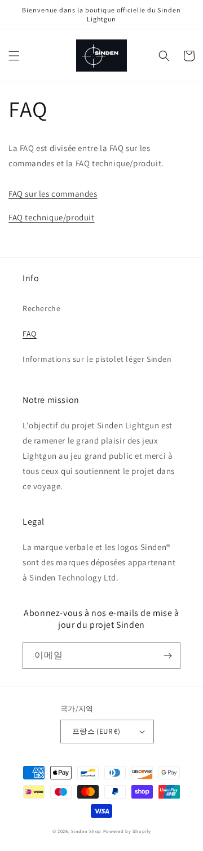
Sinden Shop (86, 831)
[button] (14, 55)
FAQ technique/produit (51, 217)
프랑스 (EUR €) (96, 731)
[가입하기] (167, 655)
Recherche (41, 308)
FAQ (30, 334)
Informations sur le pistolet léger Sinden (97, 359)
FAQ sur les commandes (53, 193)
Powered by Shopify (127, 831)
